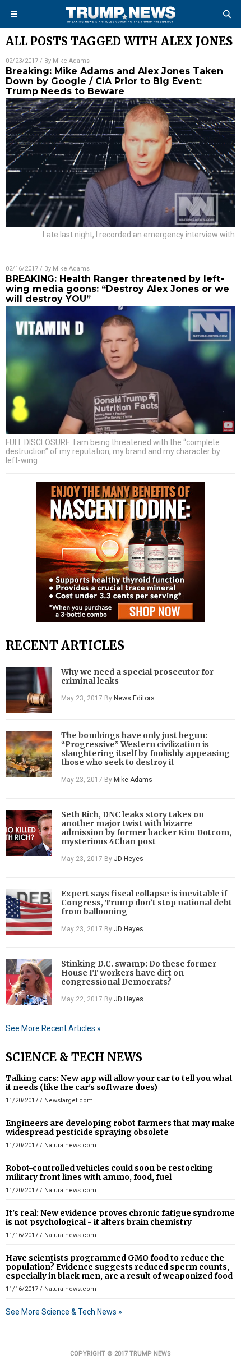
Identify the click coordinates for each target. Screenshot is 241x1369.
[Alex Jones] (120, 23)
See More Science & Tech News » (64, 1311)
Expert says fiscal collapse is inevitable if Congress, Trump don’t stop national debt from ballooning (146, 902)
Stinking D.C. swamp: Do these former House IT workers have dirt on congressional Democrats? (138, 972)
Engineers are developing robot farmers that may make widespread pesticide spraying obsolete (120, 1127)
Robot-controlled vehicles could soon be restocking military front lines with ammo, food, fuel (109, 1172)
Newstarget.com (68, 1100)
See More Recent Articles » (53, 1028)
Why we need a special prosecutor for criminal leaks (137, 676)
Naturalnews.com (70, 1145)
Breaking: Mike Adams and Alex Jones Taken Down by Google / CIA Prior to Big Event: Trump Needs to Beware (114, 81)
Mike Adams (71, 61)
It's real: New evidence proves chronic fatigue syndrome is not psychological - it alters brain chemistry (120, 1217)
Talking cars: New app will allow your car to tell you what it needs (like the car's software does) (119, 1082)
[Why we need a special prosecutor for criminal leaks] (29, 690)
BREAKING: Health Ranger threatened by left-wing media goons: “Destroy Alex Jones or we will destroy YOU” (117, 288)
